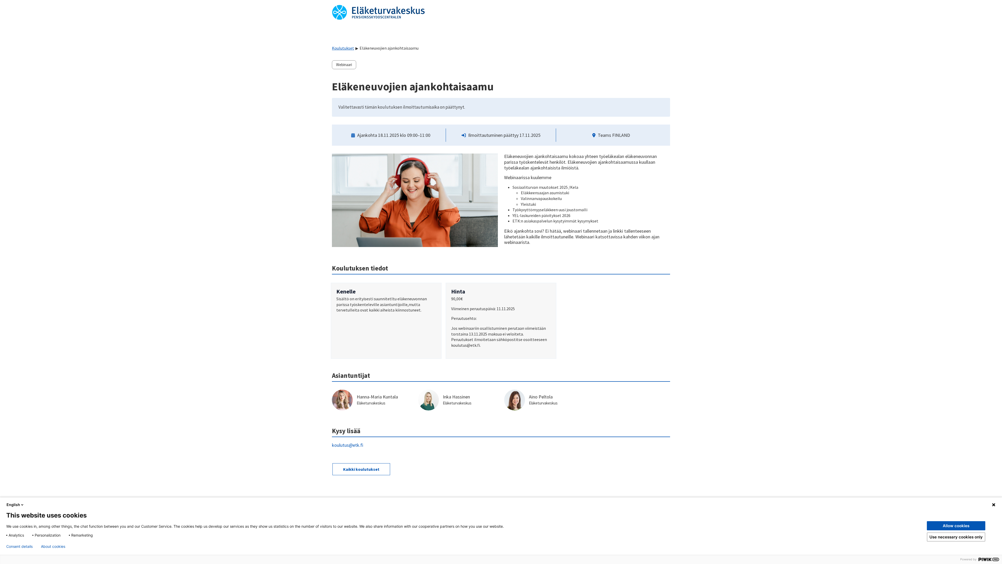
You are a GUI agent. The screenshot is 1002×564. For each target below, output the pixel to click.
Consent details (19, 546)
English (13, 504)
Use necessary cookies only (956, 536)
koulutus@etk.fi (347, 445)
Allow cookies (956, 525)
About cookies (53, 546)
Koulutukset (343, 48)
